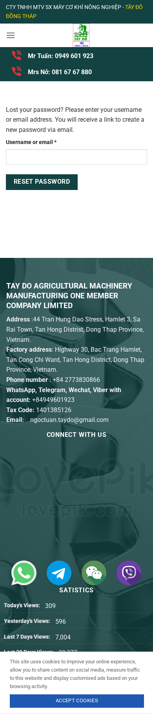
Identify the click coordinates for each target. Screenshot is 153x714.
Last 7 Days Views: (27, 637)
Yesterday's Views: (27, 621)
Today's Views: (22, 605)
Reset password (42, 181)
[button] (10, 35)
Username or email (42, 142)
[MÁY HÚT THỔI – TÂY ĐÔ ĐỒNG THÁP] (81, 35)
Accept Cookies (77, 700)
